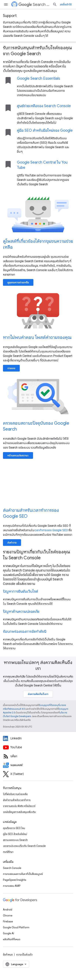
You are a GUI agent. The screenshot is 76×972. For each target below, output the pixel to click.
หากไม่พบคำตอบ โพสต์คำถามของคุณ (37, 337)
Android (7, 909)
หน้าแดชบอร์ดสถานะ (18, 455)
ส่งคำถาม (12, 542)
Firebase (8, 921)
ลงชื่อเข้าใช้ (66, 4)
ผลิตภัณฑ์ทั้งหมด (11, 939)
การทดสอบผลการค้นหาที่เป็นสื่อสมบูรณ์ (23, 873)
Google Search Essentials (38, 78)
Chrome (7, 915)
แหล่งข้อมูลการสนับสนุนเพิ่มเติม (19, 811)
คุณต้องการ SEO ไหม (14, 828)
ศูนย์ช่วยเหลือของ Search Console (44, 106)
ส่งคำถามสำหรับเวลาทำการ (17, 800)
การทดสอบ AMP (11, 885)
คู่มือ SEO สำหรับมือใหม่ (15, 834)
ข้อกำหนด (8, 954)
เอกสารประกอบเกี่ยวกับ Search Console (24, 845)
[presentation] (38, 51)
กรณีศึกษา (8, 851)
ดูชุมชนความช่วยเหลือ (18, 282)
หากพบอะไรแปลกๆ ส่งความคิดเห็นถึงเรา (38, 665)
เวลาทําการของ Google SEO (51, 530)
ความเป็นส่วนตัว (24, 954)
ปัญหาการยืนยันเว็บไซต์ (20, 591)
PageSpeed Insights (14, 879)
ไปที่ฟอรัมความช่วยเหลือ (15, 794)
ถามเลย (11, 368)
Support (10, 15)
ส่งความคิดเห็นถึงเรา (38, 694)
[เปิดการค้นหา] (55, 4)
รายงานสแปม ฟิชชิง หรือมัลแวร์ (19, 806)
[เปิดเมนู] (6, 4)
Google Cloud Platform (16, 927)
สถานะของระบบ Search (15, 840)
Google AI (8, 933)
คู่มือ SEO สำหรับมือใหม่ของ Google (45, 130)
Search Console (12, 868)
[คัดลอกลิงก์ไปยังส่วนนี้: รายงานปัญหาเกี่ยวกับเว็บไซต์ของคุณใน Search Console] (45, 558)
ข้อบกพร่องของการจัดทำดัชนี (24, 631)
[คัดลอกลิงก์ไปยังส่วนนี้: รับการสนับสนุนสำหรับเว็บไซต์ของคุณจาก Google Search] (45, 54)
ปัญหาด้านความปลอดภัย (21, 611)
